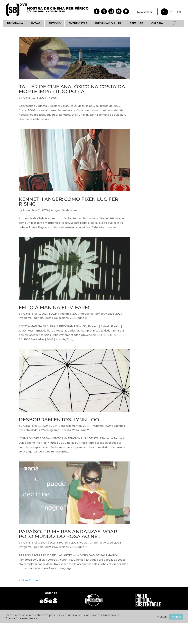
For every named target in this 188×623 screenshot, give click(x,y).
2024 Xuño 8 (78, 318)
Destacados (69, 210)
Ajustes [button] (162, 616)
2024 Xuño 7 (80, 430)
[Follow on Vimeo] (126, 11)
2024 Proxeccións (57, 318)
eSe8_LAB (136, 23)
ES (171, 12)
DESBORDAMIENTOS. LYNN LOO (59, 420)
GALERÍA (157, 23)
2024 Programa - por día (55, 430)
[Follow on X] (104, 11)
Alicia (26, 97)
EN (179, 12)
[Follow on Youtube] (119, 11)
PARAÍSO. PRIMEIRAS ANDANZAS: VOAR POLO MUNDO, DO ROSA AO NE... (68, 534)
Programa (15, 23)
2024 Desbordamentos (66, 426)
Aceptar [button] (176, 616)
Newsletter (144, 12)
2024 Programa (61, 313)
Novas (35, 23)
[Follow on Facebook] (97, 11)
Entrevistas (78, 23)
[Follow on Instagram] (111, 11)
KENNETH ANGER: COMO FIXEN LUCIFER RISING (68, 201)
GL (164, 12)
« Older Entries (29, 580)
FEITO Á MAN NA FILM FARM (54, 307)
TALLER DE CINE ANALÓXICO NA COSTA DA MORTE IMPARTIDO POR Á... (72, 89)
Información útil (108, 23)
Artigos (54, 23)
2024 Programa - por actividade (93, 313)
